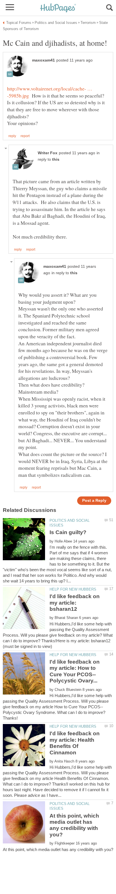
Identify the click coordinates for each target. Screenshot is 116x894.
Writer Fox (47, 153)
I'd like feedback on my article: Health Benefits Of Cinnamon (75, 742)
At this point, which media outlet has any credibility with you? (74, 825)
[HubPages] (58, 8)
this (55, 159)
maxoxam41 (43, 60)
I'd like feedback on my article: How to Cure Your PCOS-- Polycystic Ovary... (75, 671)
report (25, 136)
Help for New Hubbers (73, 589)
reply (12, 136)
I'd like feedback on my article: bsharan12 (75, 602)
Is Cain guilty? (68, 532)
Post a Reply (94, 500)
